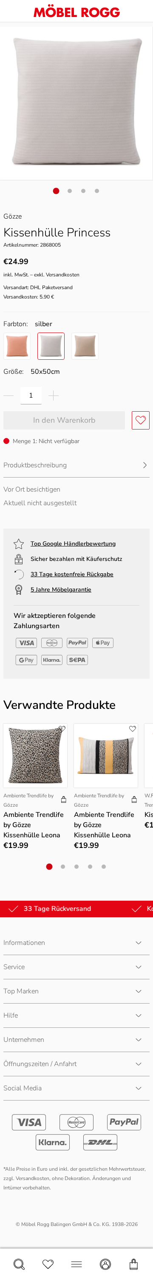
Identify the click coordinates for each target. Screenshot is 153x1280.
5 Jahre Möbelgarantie (61, 590)
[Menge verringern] (8, 395)
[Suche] (19, 1264)
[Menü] (76, 1264)
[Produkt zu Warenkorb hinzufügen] (63, 800)
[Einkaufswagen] (133, 1264)
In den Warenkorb (64, 420)
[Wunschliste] (48, 1264)
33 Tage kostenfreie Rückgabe (72, 574)
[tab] (56, 191)
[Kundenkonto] (105, 1264)
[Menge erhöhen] (53, 395)
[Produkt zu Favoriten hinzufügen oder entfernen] (141, 420)
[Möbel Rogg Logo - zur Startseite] (77, 10)
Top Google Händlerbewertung (73, 544)
